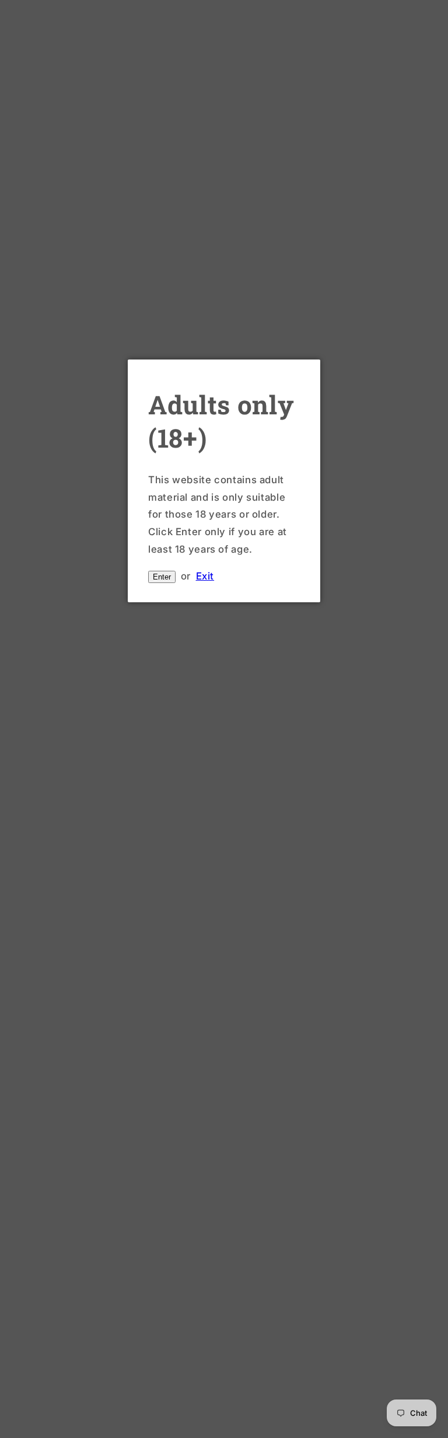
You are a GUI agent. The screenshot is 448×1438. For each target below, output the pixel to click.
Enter (162, 577)
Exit (205, 576)
